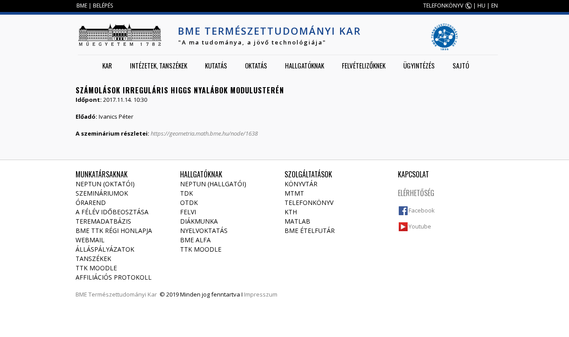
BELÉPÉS (103, 5)
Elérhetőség (416, 193)
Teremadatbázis (103, 221)
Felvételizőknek (363, 65)
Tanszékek (93, 258)
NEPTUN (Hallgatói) (213, 184)
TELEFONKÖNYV (443, 5)
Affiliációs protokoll (114, 277)
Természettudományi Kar (122, 294)
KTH (290, 212)
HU (481, 5)
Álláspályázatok (105, 249)
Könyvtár (300, 184)
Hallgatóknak (304, 65)
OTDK (189, 202)
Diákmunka (199, 221)
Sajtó (461, 65)
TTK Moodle (96, 268)
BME (81, 5)
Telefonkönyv (308, 202)
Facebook (422, 210)
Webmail (90, 240)
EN (494, 5)
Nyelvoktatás (204, 230)
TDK (186, 193)
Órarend (91, 202)
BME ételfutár (309, 230)
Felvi (188, 212)
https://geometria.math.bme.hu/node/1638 (204, 133)
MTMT (294, 193)
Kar (107, 65)
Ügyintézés (419, 65)
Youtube (420, 226)
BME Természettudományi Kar (269, 30)
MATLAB (297, 221)
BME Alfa (195, 240)
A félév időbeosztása (112, 212)
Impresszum (260, 294)
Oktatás (256, 65)
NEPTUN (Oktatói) (105, 184)
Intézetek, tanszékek (158, 65)
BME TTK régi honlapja (114, 230)
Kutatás (216, 65)
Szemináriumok (102, 193)
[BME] (119, 35)
